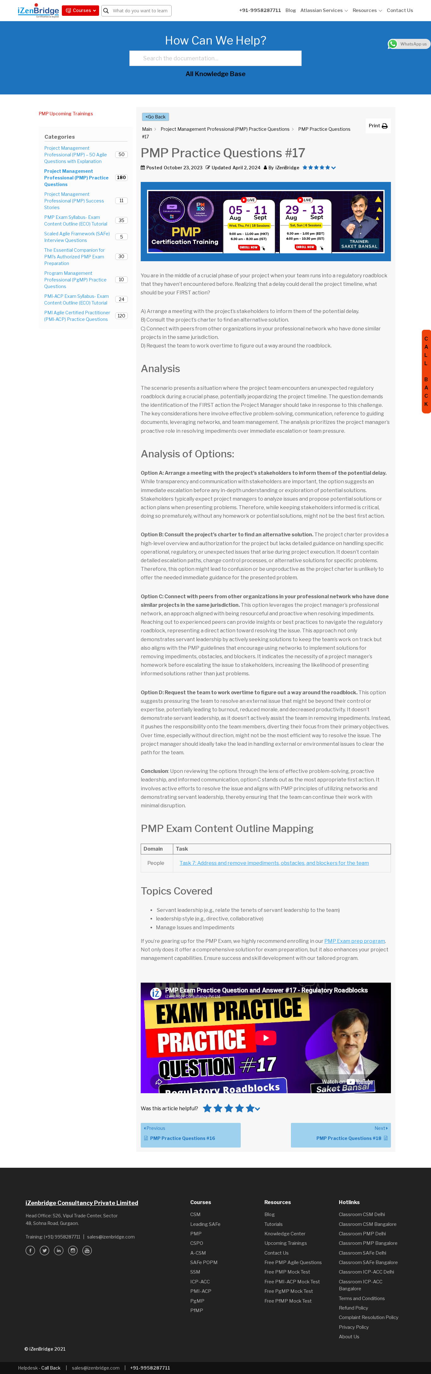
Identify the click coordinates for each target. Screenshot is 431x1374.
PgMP (197, 1301)
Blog (291, 10)
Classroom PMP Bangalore (368, 1243)
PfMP (196, 1310)
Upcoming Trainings (285, 1243)
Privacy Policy (354, 1327)
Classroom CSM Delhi (362, 1214)
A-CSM (198, 1253)
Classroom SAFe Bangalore (368, 1262)
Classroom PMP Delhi (362, 1234)
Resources (365, 10)
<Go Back (155, 116)
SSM (195, 1272)
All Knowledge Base (215, 74)
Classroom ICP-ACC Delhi (366, 1272)
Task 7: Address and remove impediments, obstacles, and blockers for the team (274, 863)
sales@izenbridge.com (111, 1236)
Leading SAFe (205, 1224)
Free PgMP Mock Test (288, 1291)
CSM (195, 1214)
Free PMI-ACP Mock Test (292, 1282)
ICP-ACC (200, 1282)
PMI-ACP (200, 1291)
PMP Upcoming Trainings (66, 113)
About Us (349, 1337)
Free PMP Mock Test (287, 1272)
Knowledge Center (284, 1234)
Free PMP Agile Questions (293, 1262)
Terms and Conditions (362, 1298)
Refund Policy (353, 1308)
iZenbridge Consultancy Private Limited (82, 1203)
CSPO (196, 1243)
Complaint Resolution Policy (369, 1317)
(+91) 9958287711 (62, 1236)
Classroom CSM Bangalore (368, 1224)
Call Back (51, 1368)
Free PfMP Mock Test (288, 1301)
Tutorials (273, 1224)
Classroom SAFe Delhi (362, 1253)
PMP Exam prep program (354, 941)
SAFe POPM (204, 1262)
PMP (196, 1234)
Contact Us (400, 10)
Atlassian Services (321, 10)
